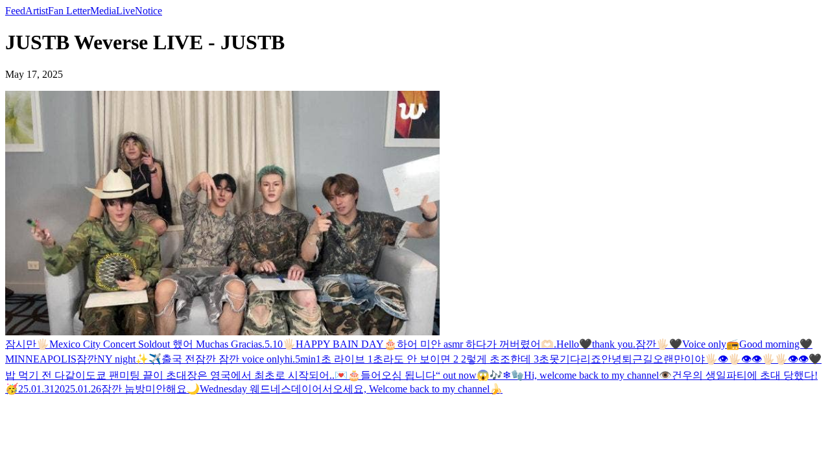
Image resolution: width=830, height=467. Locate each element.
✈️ (154, 359)
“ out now (456, 375)
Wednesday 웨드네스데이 (256, 388)
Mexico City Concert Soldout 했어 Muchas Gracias (155, 344)
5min (305, 359)
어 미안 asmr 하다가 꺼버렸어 (474, 344)
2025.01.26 (77, 388)
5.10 (274, 344)
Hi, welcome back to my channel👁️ (598, 375)
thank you (612, 344)
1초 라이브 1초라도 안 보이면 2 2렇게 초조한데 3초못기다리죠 (458, 359)
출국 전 (178, 359)
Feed (15, 10)
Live (125, 10)
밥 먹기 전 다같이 (45, 375)
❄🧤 (513, 375)
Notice (148, 10)
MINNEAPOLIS (41, 359)
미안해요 (166, 388)
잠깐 (645, 344)
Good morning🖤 (775, 344)
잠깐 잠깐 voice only (240, 359)
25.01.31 (36, 388)
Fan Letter (69, 10)
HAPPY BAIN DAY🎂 (346, 344)
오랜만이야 (679, 359)
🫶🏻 (547, 344)
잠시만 (20, 344)
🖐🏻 (42, 344)
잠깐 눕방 (123, 388)
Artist (36, 10)
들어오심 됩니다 (398, 375)
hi (288, 359)
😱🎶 (490, 375)
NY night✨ (122, 359)
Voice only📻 (710, 344)
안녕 (611, 359)
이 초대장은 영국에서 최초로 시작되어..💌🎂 (257, 375)
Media (103, 10)
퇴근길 (637, 359)
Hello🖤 (574, 344)
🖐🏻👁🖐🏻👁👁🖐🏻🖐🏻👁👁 (757, 359)
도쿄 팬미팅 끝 (119, 375)
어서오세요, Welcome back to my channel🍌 (407, 388)
